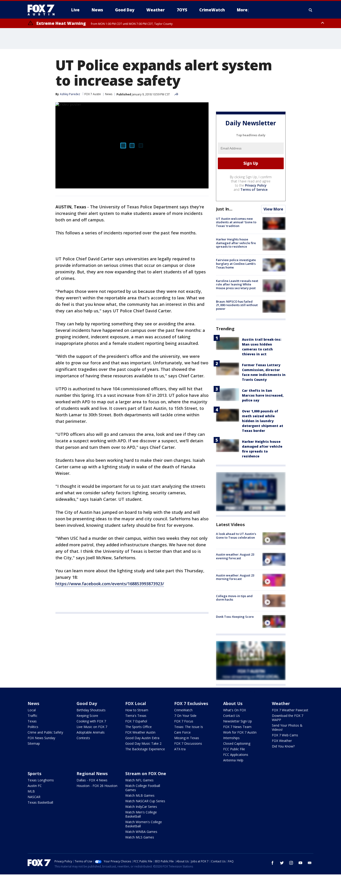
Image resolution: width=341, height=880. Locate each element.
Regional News (92, 773)
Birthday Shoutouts (91, 710)
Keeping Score (87, 715)
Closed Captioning (236, 743)
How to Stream (136, 710)
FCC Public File (234, 749)
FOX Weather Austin (140, 732)
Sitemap (34, 743)
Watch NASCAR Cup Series (145, 801)
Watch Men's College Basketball (141, 814)
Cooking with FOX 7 (91, 721)
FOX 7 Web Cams (285, 735)
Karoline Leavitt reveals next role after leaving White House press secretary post (237, 284)
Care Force (182, 732)
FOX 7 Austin (92, 94)
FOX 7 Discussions (188, 743)
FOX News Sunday (41, 738)
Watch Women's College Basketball (143, 824)
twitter (282, 863)
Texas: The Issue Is (188, 727)
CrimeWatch (183, 710)
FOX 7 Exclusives (191, 703)
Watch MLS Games (139, 837)
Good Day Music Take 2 (143, 743)
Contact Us (231, 715)
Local (32, 710)
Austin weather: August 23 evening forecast (235, 556)
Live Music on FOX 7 (92, 727)
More (242, 10)
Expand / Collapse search (310, 9)
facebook (272, 863)
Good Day (87, 703)
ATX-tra (180, 749)
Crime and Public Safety (45, 732)
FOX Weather (282, 740)
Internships (231, 738)
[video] (274, 538)
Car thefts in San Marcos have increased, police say (262, 395)
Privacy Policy (256, 185)
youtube (300, 863)
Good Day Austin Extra (142, 738)
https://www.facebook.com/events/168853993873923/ (109, 583)
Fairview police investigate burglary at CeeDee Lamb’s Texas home (236, 263)
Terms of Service (253, 189)
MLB (31, 791)
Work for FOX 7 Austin (240, 732)
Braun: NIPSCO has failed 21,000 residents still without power (237, 305)
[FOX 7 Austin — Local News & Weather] (43, 10)
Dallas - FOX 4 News (92, 780)
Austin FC (35, 785)
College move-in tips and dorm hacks (234, 598)
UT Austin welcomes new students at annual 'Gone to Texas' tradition (236, 222)
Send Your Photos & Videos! (287, 727)
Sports (34, 773)
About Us (232, 703)
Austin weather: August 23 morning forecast (235, 577)
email (309, 863)
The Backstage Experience (145, 749)
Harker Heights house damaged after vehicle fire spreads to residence (236, 243)
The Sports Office (138, 727)
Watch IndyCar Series (141, 806)
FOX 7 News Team (237, 727)
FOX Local (135, 703)
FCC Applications (235, 754)
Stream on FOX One (145, 773)
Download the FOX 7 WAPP (287, 717)
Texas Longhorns (41, 780)
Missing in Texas (186, 738)
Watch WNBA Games (141, 831)
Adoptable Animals (91, 732)
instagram (291, 863)
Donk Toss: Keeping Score (235, 617)
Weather (281, 703)
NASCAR (34, 797)
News (108, 94)
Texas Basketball (40, 802)
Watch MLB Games (139, 795)
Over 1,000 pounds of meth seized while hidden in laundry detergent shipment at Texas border (262, 421)
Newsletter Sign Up (237, 721)
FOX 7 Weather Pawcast (290, 710)
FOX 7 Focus (183, 721)
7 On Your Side (185, 715)
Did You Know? (283, 746)
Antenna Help (233, 760)
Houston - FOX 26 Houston (97, 785)
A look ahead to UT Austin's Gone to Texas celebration (236, 536)
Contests (83, 738)
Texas (32, 721)
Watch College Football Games (142, 787)
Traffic (32, 715)
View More (273, 209)
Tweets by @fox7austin (236, 691)
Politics (33, 727)
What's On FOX (234, 710)
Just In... (224, 209)
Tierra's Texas (135, 715)
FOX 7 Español (136, 721)
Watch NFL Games (139, 780)
